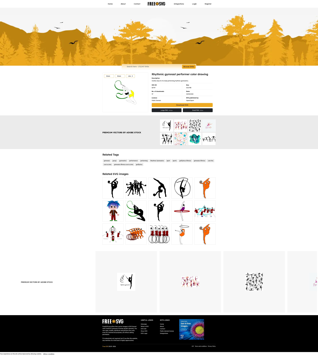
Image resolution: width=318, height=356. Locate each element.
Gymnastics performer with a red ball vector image (159, 218)
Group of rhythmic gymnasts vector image (136, 195)
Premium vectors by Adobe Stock (121, 132)
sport (168, 161)
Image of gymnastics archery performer (182, 218)
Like (130, 76)
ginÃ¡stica (139, 164)
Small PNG (197, 110)
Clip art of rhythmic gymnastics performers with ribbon (205, 217)
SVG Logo (144, 333)
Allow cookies (48, 354)
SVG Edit (143, 329)
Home (110, 4)
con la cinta (107, 164)
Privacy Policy (212, 346)
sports (175, 161)
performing (144, 161)
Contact (137, 4)
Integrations (179, 4)
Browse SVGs (188, 67)
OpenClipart (190, 100)
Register (208, 4)
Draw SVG (144, 331)
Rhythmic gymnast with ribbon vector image (182, 195)
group (114, 161)
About (123, 4)
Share (108, 76)
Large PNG (167, 110)
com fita (210, 161)
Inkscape (144, 324)
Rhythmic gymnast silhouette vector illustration (113, 194)
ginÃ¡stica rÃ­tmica (185, 161)
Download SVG (182, 105)
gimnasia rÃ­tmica (199, 161)
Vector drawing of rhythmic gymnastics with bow (182, 241)
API (193, 346)
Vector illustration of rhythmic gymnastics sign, (136, 241)
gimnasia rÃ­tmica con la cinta (123, 164)
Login (194, 4)
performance (133, 161)
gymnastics (122, 161)
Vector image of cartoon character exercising (113, 218)
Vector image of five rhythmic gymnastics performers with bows (159, 240)
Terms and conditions (201, 346)
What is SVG (145, 326)
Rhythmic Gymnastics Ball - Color (205, 241)
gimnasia (107, 161)
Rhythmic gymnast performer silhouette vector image (136, 217)
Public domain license (167, 331)
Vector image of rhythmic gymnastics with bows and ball (113, 240)
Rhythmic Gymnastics (157, 161)
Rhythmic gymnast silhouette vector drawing (159, 195)
